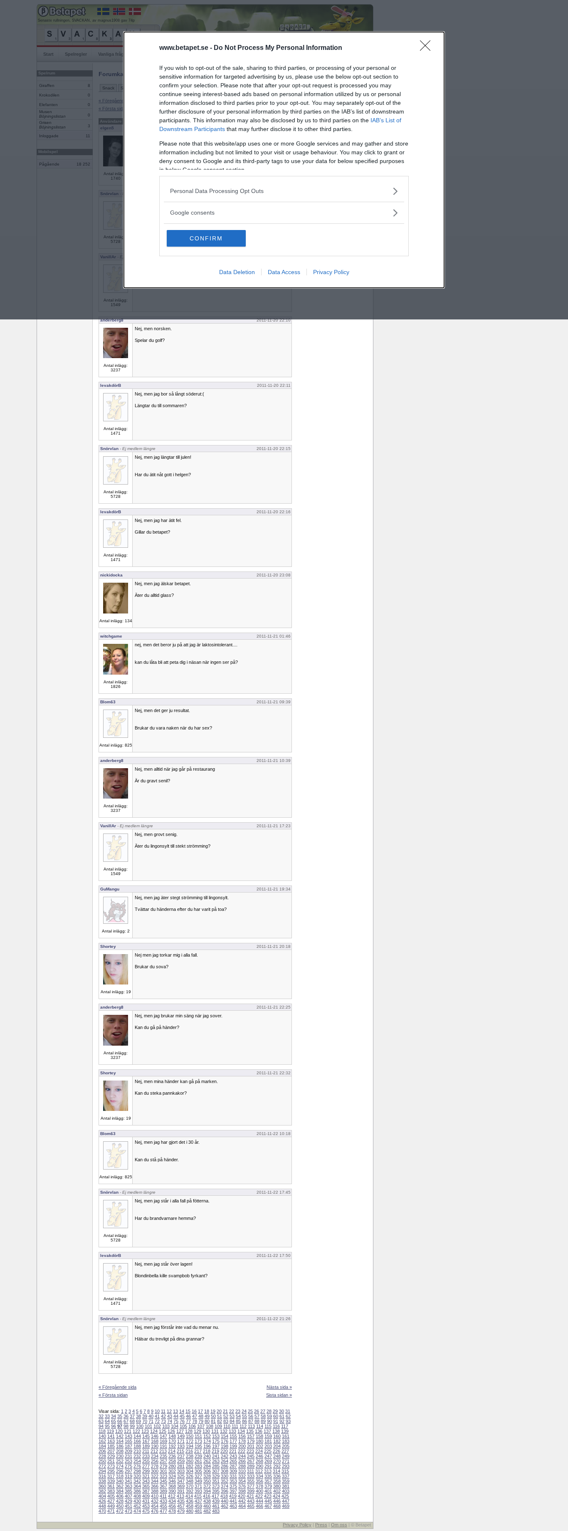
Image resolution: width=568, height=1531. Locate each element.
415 (198, 1496)
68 (132, 1421)
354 (242, 1481)
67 (125, 1421)
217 (198, 1451)
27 (262, 1411)
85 (238, 1421)
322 (154, 1476)
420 (241, 1496)
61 (281, 1416)
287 (233, 1466)
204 (277, 1446)
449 (111, 1506)
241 (216, 1456)
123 (145, 1431)
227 (285, 1451)
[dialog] (284, 160)
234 (154, 1456)
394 (207, 1491)
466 (259, 1506)
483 (216, 1511)
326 (189, 1476)
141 (111, 1436)
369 (181, 1486)
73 (163, 1421)
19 (212, 1411)
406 (119, 1496)
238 (189, 1456)
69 (138, 1421)
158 (259, 1436)
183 (285, 1441)
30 (281, 1411)
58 (263, 1416)
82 (219, 1421)
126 (171, 1431)
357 (268, 1481)
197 (216, 1446)
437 (198, 1501)
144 (137, 1436)
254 (137, 1461)
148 (172, 1436)
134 (241, 1431)
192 (172, 1446)
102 (157, 1426)
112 (243, 1426)
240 (207, 1456)
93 (288, 1421)
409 (146, 1496)
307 (216, 1471)
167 (146, 1441)
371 (198, 1486)
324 (172, 1476)
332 (242, 1476)
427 (111, 1501)
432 (154, 1501)
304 (189, 1471)
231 (128, 1456)
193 (181, 1446)
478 (172, 1511)
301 (163, 1471)
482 (207, 1511)
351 (216, 1481)
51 (219, 1416)
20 (219, 1411)
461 (216, 1506)
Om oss (339, 1524)
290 (259, 1466)
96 (113, 1426)
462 (224, 1506)
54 (238, 1416)
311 (250, 1471)
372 (207, 1486)
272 (102, 1466)
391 (181, 1491)
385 (128, 1491)
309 (233, 1471)
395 (216, 1491)
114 (259, 1426)
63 (101, 1421)
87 (250, 1421)
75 (175, 1421)
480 (189, 1511)
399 (250, 1491)
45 (182, 1416)
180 (259, 1441)
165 (128, 1441)
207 (111, 1451)
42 (163, 1416)
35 (119, 1416)
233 (146, 1456)
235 (163, 1456)
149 (181, 1436)
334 (259, 1476)
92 (281, 1421)
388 (154, 1491)
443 (250, 1501)
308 (224, 1471)
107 (201, 1426)
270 (277, 1461)
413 (180, 1496)
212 (154, 1451)
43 (169, 1416)
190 (154, 1446)
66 (119, 1421)
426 (102, 1501)
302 (172, 1471)
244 (242, 1456)
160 (277, 1436)
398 (242, 1491)
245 (250, 1456)
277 (146, 1466)
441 (233, 1501)
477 (163, 1511)
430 (137, 1501)
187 (128, 1446)
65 (113, 1421)
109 (218, 1426)
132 (223, 1431)
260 (189, 1461)
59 (269, 1416)
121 (127, 1431)
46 (188, 1416)
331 (233, 1476)
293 (285, 1466)
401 (268, 1491)
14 (181, 1411)
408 (137, 1496)
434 (172, 1501)
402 (277, 1491)
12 (169, 1411)
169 (163, 1441)
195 (198, 1446)
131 (215, 1431)
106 (192, 1426)
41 (157, 1416)
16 (194, 1411)
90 (269, 1421)
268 (259, 1461)
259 (181, 1461)
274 (119, 1466)
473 (128, 1511)
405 (111, 1496)
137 (267, 1431)
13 (175, 1411)
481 (198, 1511)
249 (285, 1456)
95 (107, 1426)
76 (182, 1421)
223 (250, 1451)
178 (242, 1441)
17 (200, 1411)
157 (250, 1436)
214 (171, 1451)
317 (111, 1476)
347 (181, 1481)
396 (224, 1491)
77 (188, 1421)
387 (146, 1491)
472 (119, 1511)
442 (242, 1501)
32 (101, 1416)
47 (194, 1416)
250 (102, 1461)
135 (250, 1431)
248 (277, 1456)
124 (154, 1431)
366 (154, 1486)
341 (128, 1481)
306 (207, 1471)
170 (172, 1441)
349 (198, 1481)
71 (150, 1421)
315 (285, 1471)
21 (225, 1411)
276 (137, 1466)
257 (163, 1461)
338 (102, 1481)
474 (137, 1511)
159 (268, 1436)
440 (224, 1501)
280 (172, 1466)
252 (119, 1461)
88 (256, 1421)
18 (206, 1411)
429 (128, 1501)
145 (146, 1436)
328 (207, 1476)
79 (200, 1421)
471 (111, 1511)
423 (268, 1496)
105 (183, 1426)
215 (180, 1451)
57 (256, 1416)
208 (119, 1451)
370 (189, 1486)
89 (263, 1421)
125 (162, 1431)
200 (242, 1446)
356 (259, 1481)
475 (146, 1511)
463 (233, 1506)
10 (157, 1411)
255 (146, 1461)
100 (139, 1426)
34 (113, 1416)
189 (146, 1446)
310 (242, 1471)
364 (137, 1486)
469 (285, 1506)
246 (259, 1456)
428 (119, 1501)
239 (198, 1456)
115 (268, 1426)
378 (259, 1486)
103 (166, 1426)
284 (207, 1466)
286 (224, 1466)
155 (233, 1436)
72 (157, 1421)
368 (172, 1486)
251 (111, 1461)
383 (111, 1491)
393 (198, 1491)
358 (277, 1481)
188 (137, 1446)
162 (102, 1441)
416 (206, 1496)
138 (276, 1431)
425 (285, 1496)
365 (146, 1486)
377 (250, 1486)
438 (207, 1501)
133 (232, 1431)
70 (144, 1421)
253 (128, 1461)
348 (189, 1481)
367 (163, 1486)
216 (189, 1451)
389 (163, 1491)
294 (102, 1471)
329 (216, 1476)
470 (102, 1511)
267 (250, 1461)
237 (181, 1456)
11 (163, 1411)
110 (226, 1426)
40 (150, 1416)
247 (268, 1456)
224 (259, 1451)
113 (251, 1426)
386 (137, 1491)
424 (276, 1496)
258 (172, 1461)
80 (207, 1421)
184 (102, 1446)
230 (119, 1456)
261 (198, 1461)
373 (216, 1486)
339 (111, 1481)
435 (181, 1501)
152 (207, 1436)
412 (171, 1496)
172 (189, 1441)
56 (250, 1416)
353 (233, 1481)
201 (250, 1446)
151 (198, 1436)
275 (128, 1466)
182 (277, 1441)
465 (250, 1506)
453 (146, 1506)
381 (285, 1486)
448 (102, 1506)
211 (145, 1451)
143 (128, 1436)
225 (268, 1451)
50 (213, 1416)
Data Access (284, 272)
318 (119, 1476)
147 (163, 1436)
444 (259, 1501)
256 (154, 1461)
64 (107, 1421)
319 (128, 1476)
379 (268, 1486)
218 (206, 1451)
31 (287, 1411)
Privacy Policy (331, 272)
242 (224, 1456)
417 (215, 1496)
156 (242, 1436)
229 (111, 1456)
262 (207, 1461)
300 (154, 1471)
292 (277, 1466)
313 (268, 1471)
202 (259, 1446)
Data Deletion (237, 272)
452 (137, 1506)
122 (136, 1431)
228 (102, 1456)
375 (233, 1486)
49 (207, 1416)
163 (111, 1441)
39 (144, 1416)
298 (137, 1471)
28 (269, 1411)
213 (163, 1451)
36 (125, 1416)
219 (215, 1451)
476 (154, 1511)
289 (250, 1466)
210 (137, 1451)
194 (189, 1446)
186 (119, 1446)
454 (154, 1506)
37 (132, 1416)
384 (119, 1491)
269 (268, 1461)
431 (146, 1501)
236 (172, 1456)
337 (285, 1476)
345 (163, 1481)
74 (169, 1421)
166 (137, 1441)
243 (233, 1456)
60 (275, 1416)
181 (268, 1441)
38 (138, 1416)
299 (146, 1471)
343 (146, 1481)
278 (154, 1466)
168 (154, 1441)
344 (154, 1481)
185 (111, 1446)
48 (200, 1416)
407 (128, 1496)
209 (128, 1451)
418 (224, 1496)
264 (224, 1461)
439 (216, 1501)
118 (102, 1431)
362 (119, 1486)
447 (285, 1501)
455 (163, 1506)
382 (102, 1491)
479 (181, 1511)
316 (102, 1476)
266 (242, 1461)
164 (119, 1441)
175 (216, 1441)
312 (259, 1471)
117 (284, 1426)
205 (285, 1446)
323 (163, 1476)
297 (128, 1471)
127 (180, 1431)
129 (197, 1431)
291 (268, 1466)
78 (194, 1421)
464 (242, 1506)
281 (181, 1466)
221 (233, 1451)
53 (232, 1416)
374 (224, 1486)
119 (110, 1431)
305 (198, 1471)
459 (198, 1506)
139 (285, 1431)
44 (175, 1416)
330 (224, 1476)
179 (250, 1441)
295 (111, 1471)
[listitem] (284, 191)
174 (207, 1441)
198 (224, 1446)
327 (198, 1476)
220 (224, 1451)
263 (216, 1461)
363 (128, 1486)
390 (172, 1491)
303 (181, 1471)
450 (119, 1506)
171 (181, 1441)
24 (244, 1411)
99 (132, 1426)
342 (137, 1481)
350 (207, 1481)
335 (268, 1476)
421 (250, 1496)
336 (277, 1476)
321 (146, 1476)
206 (102, 1451)
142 (119, 1436)
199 (233, 1446)
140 (102, 1436)
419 (233, 1496)
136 (258, 1431)
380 (277, 1486)
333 (250, 1476)
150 (189, 1436)
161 (285, 1436)
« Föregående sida (117, 1387)
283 (198, 1466)
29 (275, 1411)
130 (206, 1431)
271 (285, 1461)
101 (148, 1426)
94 (101, 1426)
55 (244, 1416)
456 (172, 1506)
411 (163, 1496)
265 (233, 1461)
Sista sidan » (279, 1394)
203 (268, 1446)
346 (172, 1481)
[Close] (428, 48)
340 (119, 1481)
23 (237, 1411)
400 (259, 1491)
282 (189, 1466)
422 (259, 1496)
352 (224, 1481)
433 (163, 1501)
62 (288, 1416)
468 (277, 1506)
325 (181, 1476)
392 (189, 1491)
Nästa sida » (279, 1387)
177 (233, 1441)
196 (207, 1446)
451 (128, 1506)
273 (111, 1466)
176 (224, 1441)
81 (213, 1421)
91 (275, 1421)
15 (187, 1411)
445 (268, 1501)
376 (242, 1486)
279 (163, 1466)
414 (189, 1496)
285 (216, 1466)
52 (225, 1416)
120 (119, 1431)
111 (235, 1426)
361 (111, 1486)
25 (250, 1411)
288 (242, 1466)
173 (198, 1441)
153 (216, 1436)
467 (268, 1506)
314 (276, 1471)
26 (256, 1411)
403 (285, 1491)
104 (174, 1426)
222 (241, 1451)
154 (224, 1436)
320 (137, 1476)
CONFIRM (206, 238)
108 (209, 1426)
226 (276, 1451)
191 (163, 1446)
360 (102, 1486)
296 (119, 1471)
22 (231, 1411)
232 (137, 1456)
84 (232, 1421)
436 (189, 1501)
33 (107, 1416)
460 (207, 1506)
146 (154, 1436)
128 (189, 1431)
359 (285, 1481)
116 (276, 1426)
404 (102, 1496)
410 (154, 1496)
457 (181, 1506)
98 (125, 1426)
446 (277, 1501)
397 (233, 1491)
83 (225, 1421)
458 (189, 1506)
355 (250, 1481)
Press (321, 1524)
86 (244, 1421)
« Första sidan (113, 1394)
